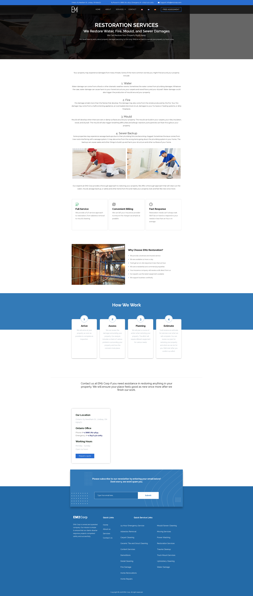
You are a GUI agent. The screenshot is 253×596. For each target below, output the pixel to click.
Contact (132, 9)
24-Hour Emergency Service (132, 526)
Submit (148, 495)
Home (98, 9)
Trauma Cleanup (164, 549)
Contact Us (107, 538)
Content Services (127, 549)
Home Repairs (126, 579)
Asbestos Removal (128, 531)
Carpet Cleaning (127, 537)
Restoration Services (166, 543)
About (108, 9)
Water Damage (163, 567)
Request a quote (85, 456)
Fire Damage (125, 567)
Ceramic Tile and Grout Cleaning (134, 543)
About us (106, 529)
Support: (170, 2)
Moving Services (164, 531)
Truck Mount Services (166, 555)
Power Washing (163, 537)
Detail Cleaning (126, 561)
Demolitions (125, 555)
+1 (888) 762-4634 (90, 433)
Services (120, 9)
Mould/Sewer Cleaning (167, 526)
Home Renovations (128, 573)
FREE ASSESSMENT (171, 9)
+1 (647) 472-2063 (94, 435)
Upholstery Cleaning (166, 561)
